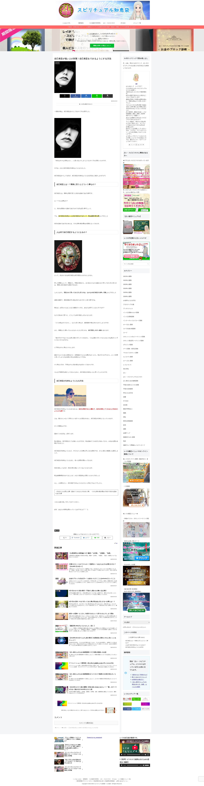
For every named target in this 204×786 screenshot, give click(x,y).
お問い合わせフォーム (121, 781)
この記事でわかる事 (134, 637)
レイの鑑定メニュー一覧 (124, 779)
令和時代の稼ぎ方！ (138, 679)
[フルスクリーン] (148, 754)
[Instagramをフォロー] (136, 145)
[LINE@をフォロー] (143, 145)
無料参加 (85, 779)
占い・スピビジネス (106, 779)
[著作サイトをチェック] (129, 145)
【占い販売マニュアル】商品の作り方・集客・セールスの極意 (139, 684)
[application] (135, 747)
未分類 (57, 530)
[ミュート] (145, 754)
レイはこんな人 (77, 779)
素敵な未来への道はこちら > (102, 45)
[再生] (122, 754)
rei (136, 84)
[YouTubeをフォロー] (139, 145)
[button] (108, 96)
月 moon (114, 779)
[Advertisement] (86, 521)
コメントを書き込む (86, 723)
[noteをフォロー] (141, 145)
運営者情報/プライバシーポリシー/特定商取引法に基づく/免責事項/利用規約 (96, 781)
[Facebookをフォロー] (134, 145)
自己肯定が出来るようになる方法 (134, 647)
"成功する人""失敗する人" (139, 674)
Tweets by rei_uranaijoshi (94, 737)
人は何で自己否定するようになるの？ (135, 645)
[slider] (147, 765)
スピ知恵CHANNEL (94, 779)
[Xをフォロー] (132, 145)
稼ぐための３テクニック (139, 677)
